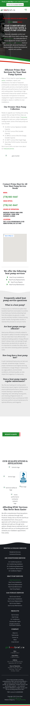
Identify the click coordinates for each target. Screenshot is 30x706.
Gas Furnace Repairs (15, 603)
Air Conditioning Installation (15, 564)
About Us (15, 633)
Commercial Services (15, 554)
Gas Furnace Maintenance (15, 605)
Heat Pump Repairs (15, 589)
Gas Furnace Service (15, 596)
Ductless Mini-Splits (15, 621)
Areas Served (15, 642)
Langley (8, 43)
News (15, 640)
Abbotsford (19, 43)
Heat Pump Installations (15, 582)
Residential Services (15, 552)
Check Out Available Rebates (15, 4)
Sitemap (19, 698)
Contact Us (15, 637)
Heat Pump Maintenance (15, 587)
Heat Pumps (15, 617)
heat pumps (24, 117)
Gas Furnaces (15, 615)
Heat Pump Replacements (15, 584)
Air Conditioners (15, 619)
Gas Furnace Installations (15, 599)
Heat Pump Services (15, 580)
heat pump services (8, 38)
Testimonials (15, 635)
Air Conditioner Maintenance (15, 568)
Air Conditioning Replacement (15, 566)
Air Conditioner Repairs (15, 571)
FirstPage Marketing (20, 700)
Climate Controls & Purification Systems (15, 624)
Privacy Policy (12, 698)
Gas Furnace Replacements (15, 601)
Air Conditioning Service (15, 562)
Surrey (12, 43)
